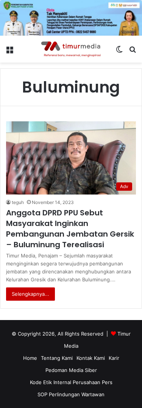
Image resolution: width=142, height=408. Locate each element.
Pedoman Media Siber (71, 370)
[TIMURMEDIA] (71, 49)
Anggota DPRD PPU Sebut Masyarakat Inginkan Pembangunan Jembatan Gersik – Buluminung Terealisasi (70, 228)
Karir (114, 358)
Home (30, 358)
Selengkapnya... (30, 294)
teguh (18, 202)
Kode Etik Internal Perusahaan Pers (71, 382)
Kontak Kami (90, 358)
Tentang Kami (57, 358)
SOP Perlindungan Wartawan (71, 394)
